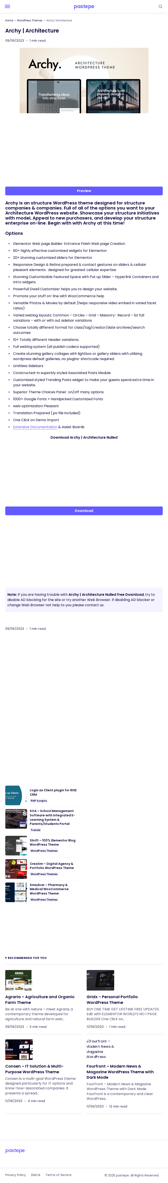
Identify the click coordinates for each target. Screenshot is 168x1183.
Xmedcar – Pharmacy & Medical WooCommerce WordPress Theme (49, 889)
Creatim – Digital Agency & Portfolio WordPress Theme (52, 866)
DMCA (35, 1175)
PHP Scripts (39, 801)
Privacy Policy (15, 1175)
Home (9, 20)
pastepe (84, 6)
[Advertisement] (84, 150)
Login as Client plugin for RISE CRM (53, 792)
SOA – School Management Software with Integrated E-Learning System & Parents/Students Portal (52, 817)
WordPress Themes (29, 20)
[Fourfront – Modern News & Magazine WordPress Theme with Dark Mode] (100, 1049)
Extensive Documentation (35, 426)
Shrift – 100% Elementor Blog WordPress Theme (52, 842)
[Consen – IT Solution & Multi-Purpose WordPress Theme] (19, 1049)
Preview (84, 190)
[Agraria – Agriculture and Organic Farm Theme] (19, 980)
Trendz (35, 830)
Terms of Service (59, 1175)
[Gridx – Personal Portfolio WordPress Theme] (100, 980)
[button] (7, 6)
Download (84, 510)
